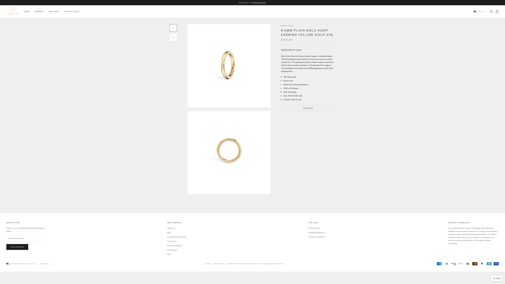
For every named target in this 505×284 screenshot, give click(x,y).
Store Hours (172, 250)
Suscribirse (17, 247)
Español (45, 264)
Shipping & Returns (317, 232)
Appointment (259, 3)
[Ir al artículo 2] (173, 37)
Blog (169, 232)
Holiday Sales (72, 11)
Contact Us (171, 241)
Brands (39, 11)
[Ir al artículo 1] (173, 28)
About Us (171, 228)
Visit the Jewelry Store (176, 237)
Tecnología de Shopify (272, 264)
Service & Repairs (174, 245)
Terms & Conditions (317, 237)
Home (27, 11)
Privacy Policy (314, 228)
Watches (54, 11)
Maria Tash (287, 26)
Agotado (308, 108)
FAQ (169, 254)
